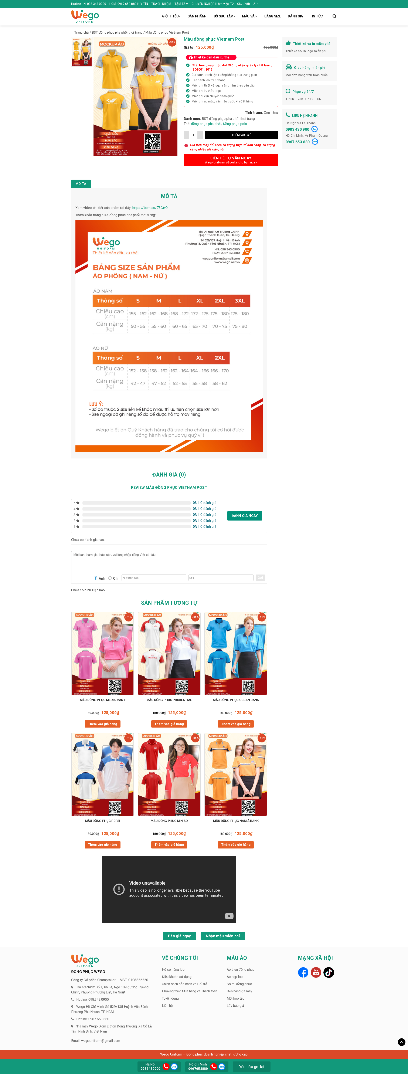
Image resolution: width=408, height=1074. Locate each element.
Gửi (260, 577)
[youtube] (316, 972)
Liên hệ (167, 1006)
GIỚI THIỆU (170, 16)
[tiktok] (328, 972)
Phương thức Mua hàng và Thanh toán (189, 991)
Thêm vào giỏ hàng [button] (102, 724)
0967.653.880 (298, 142)
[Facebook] (303, 972)
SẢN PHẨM (196, 16)
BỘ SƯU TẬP (223, 16)
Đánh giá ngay (245, 516)
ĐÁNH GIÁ (295, 16)
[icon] (166, 1066)
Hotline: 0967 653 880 (92, 1019)
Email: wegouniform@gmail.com (95, 1041)
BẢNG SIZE (272, 16)
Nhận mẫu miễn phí (223, 936)
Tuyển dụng (170, 998)
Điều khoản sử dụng (176, 977)
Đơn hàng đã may (239, 991)
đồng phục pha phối (206, 124)
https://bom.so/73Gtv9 (150, 208)
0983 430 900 (297, 129)
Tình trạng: (254, 113)
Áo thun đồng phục (240, 970)
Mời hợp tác (235, 998)
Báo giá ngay (179, 936)
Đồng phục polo (235, 124)
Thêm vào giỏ (242, 135)
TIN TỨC (316, 16)
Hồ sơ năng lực (173, 970)
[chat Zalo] (174, 1066)
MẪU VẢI (248, 16)
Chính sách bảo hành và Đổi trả (184, 984)
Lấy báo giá (235, 1006)
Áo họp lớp (235, 977)
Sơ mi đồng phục (239, 984)
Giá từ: (189, 47)
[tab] (81, 184)
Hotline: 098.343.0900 (92, 999)
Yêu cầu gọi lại (251, 1066)
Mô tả (80, 184)
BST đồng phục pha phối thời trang (228, 119)
